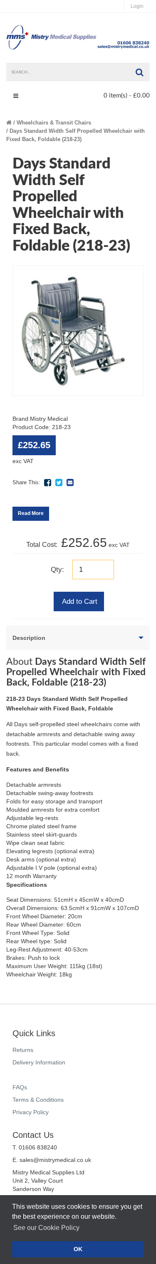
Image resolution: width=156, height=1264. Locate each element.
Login (137, 6)
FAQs (19, 1087)
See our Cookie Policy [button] (46, 1227)
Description (28, 637)
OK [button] (78, 1249)
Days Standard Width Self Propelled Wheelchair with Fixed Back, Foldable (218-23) (75, 135)
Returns (22, 1050)
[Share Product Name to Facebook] (47, 482)
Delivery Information (38, 1062)
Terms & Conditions (38, 1099)
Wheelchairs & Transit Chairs (54, 123)
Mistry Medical (49, 418)
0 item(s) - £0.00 (127, 96)
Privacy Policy (30, 1112)
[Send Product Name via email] (70, 482)
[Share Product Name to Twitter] (58, 482)
